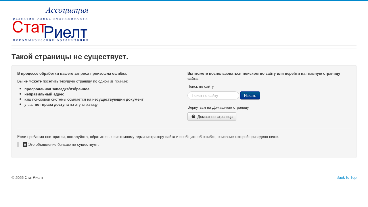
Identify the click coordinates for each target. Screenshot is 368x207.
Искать (250, 95)
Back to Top (346, 177)
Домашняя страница (214, 116)
